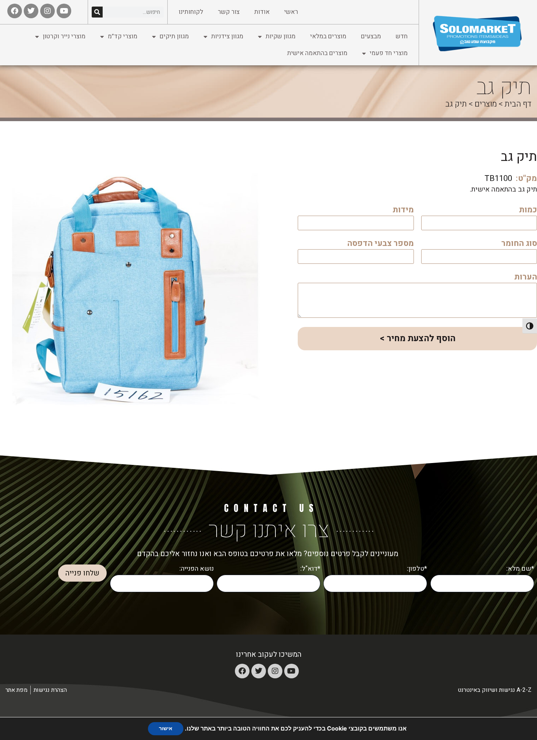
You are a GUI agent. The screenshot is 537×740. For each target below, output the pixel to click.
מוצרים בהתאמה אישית (317, 53)
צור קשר (229, 11)
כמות (528, 211)
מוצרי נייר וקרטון (64, 36)
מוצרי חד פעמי (389, 53)
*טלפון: (417, 568)
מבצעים (371, 36)
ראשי (291, 11)
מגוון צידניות (227, 36)
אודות (262, 11)
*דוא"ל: (310, 568)
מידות (403, 211)
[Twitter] (258, 671)
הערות (525, 278)
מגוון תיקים (174, 36)
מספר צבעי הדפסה (380, 244)
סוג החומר (519, 244)
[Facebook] (242, 671)
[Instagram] (275, 671)
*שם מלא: (520, 568)
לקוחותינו (191, 11)
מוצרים (486, 104)
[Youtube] (291, 671)
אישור (165, 728)
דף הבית (518, 104)
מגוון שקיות (281, 36)
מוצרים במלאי (328, 36)
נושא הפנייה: (196, 568)
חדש (402, 36)
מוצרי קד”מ (122, 36)
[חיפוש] (97, 12)
